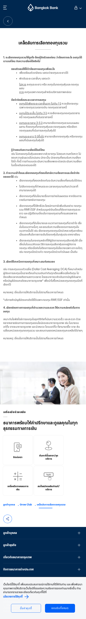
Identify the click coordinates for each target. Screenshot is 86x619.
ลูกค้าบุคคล (9, 504)
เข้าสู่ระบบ (77, 7)
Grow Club (26, 504)
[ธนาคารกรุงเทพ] (43, 7)
